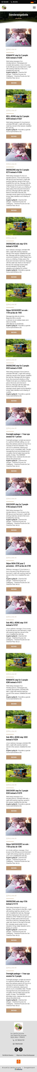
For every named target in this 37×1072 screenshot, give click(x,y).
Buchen (13, 83)
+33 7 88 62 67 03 (19, 1040)
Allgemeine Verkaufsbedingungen (25, 1055)
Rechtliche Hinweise (8, 1055)
